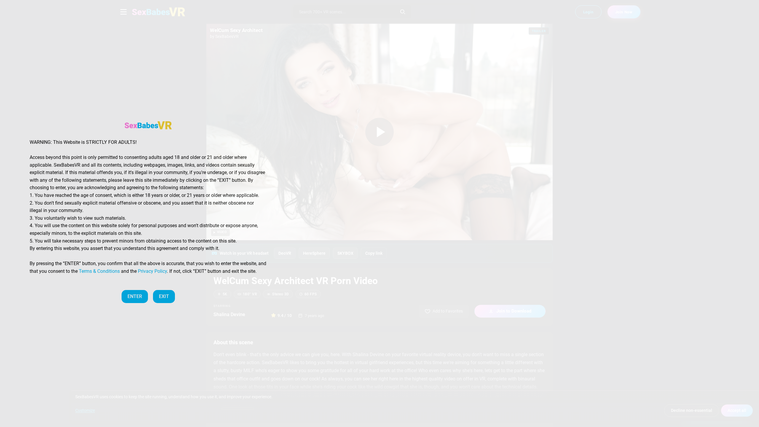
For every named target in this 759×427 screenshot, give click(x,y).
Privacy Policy (152, 271)
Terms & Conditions (99, 271)
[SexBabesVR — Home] (148, 125)
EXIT (164, 296)
